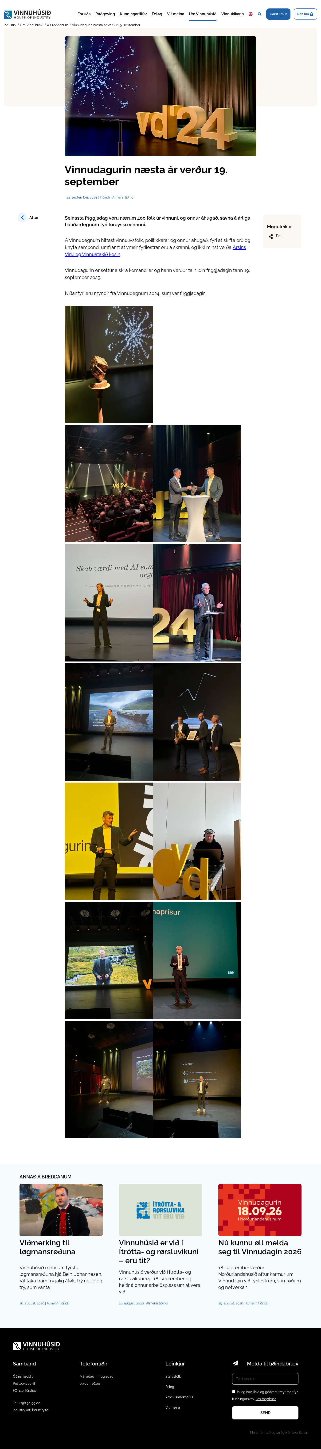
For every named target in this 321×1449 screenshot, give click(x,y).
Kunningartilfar (133, 14)
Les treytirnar (265, 1399)
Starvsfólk (173, 1376)
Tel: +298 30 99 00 (26, 1403)
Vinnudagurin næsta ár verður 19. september (105, 25)
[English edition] (251, 14)
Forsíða (84, 14)
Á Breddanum (57, 25)
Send (265, 1413)
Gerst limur (278, 14)
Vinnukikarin (232, 14)
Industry (10, 25)
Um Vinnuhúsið (202, 14)
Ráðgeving (105, 14)
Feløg (157, 14)
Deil (279, 236)
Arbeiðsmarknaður (179, 1397)
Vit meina (175, 14)
